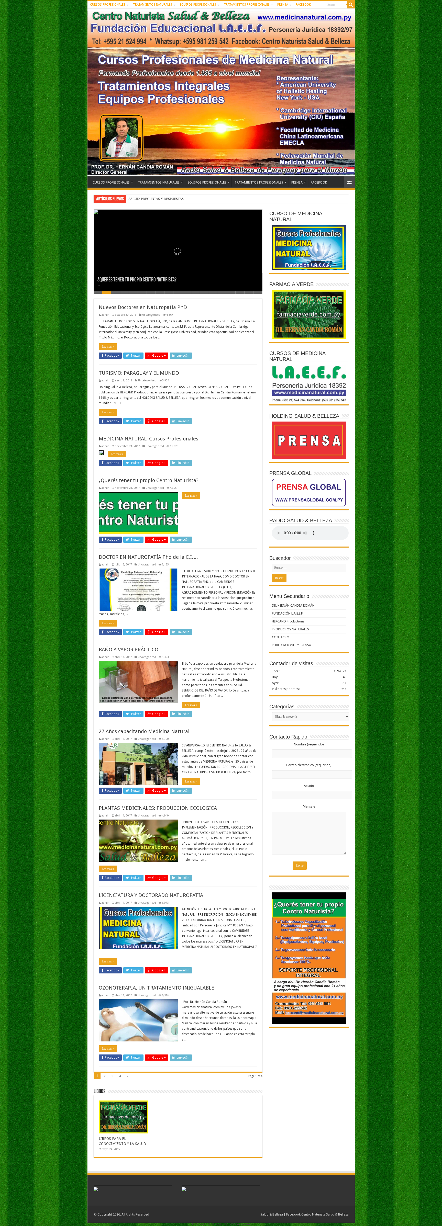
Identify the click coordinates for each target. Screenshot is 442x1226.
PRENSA (282, 4)
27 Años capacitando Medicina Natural (144, 731)
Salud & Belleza (271, 1214)
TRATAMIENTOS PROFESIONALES (247, 4)
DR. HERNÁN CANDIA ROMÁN (293, 605)
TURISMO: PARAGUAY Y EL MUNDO (139, 373)
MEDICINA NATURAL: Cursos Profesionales (148, 439)
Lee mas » (108, 346)
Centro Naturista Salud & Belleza (325, 1214)
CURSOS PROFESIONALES (107, 4)
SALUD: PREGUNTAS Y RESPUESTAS (156, 199)
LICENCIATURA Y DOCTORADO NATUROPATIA (151, 895)
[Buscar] (351, 4)
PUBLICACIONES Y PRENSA (291, 645)
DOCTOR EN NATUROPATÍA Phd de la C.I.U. (148, 557)
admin (105, 314)
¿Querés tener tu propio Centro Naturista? (136, 280)
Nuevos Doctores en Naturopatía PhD (143, 307)
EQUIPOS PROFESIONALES (198, 4)
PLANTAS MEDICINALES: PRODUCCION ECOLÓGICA (158, 808)
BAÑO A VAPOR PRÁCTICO (128, 649)
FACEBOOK (303, 4)
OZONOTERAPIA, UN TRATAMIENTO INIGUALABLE (156, 988)
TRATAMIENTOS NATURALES (152, 4)
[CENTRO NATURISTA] (221, 92)
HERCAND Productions (288, 621)
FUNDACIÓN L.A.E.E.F (287, 613)
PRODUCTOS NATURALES (290, 629)
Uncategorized (151, 314)
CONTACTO (280, 637)
